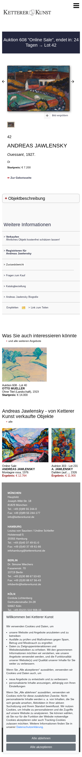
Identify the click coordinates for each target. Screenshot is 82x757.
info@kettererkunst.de (21, 516)
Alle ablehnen (41, 738)
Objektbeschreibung (26, 198)
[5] (72, 81)
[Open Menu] (76, 5)
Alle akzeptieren (41, 747)
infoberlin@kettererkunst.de (24, 584)
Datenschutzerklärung (29, 726)
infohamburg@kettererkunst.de (26, 550)
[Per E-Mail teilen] (22, 307)
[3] (3, 81)
